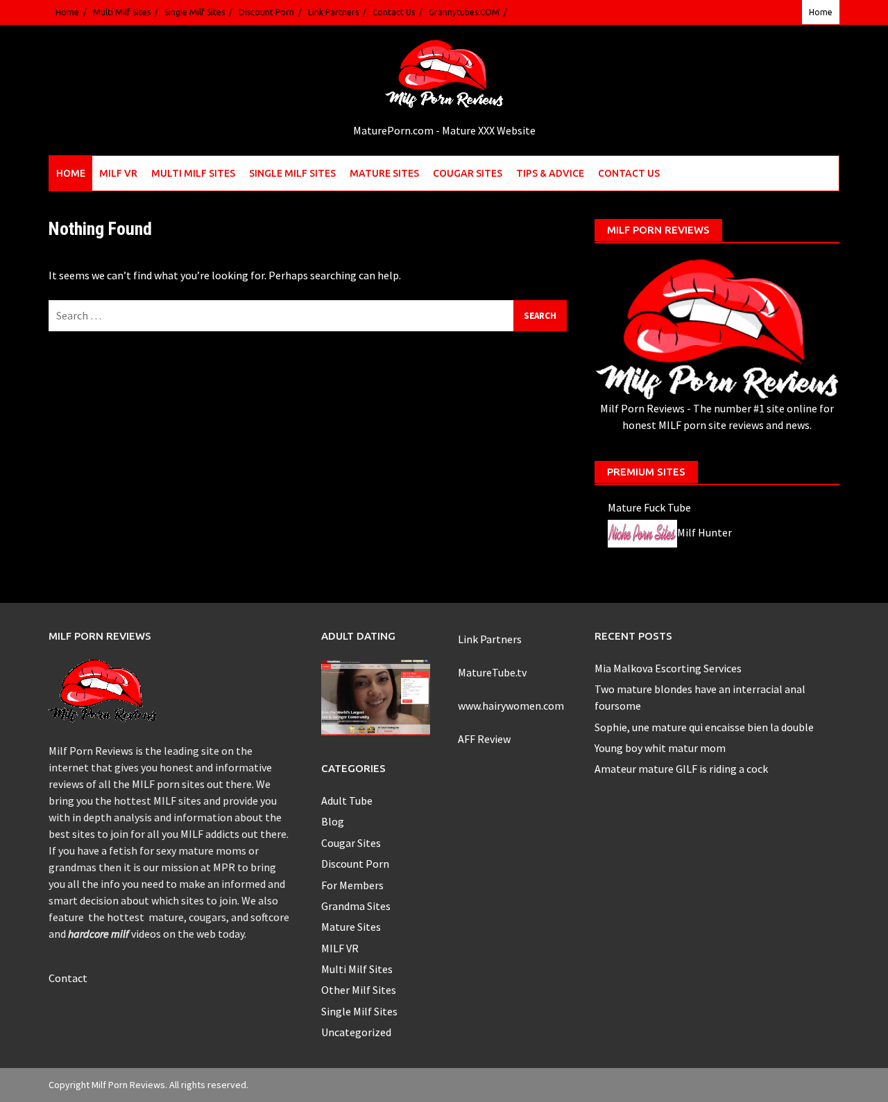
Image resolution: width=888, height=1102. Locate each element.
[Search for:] (308, 315)
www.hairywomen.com (511, 705)
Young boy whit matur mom (660, 748)
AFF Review (484, 739)
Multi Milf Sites (122, 12)
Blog (332, 821)
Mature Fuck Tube (649, 507)
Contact (68, 978)
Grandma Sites (356, 906)
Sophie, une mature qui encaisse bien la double (704, 727)
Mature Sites (384, 173)
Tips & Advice (550, 173)
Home (67, 12)
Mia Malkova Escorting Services (668, 668)
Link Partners (333, 12)
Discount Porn (266, 12)
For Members (352, 885)
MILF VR (118, 173)
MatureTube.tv (492, 672)
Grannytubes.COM (464, 12)
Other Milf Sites (358, 990)
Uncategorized (356, 1032)
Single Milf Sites (194, 12)
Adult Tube (347, 800)
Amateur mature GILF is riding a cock (681, 769)
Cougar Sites (467, 173)
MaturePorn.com (393, 130)
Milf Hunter (704, 532)
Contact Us (394, 12)
